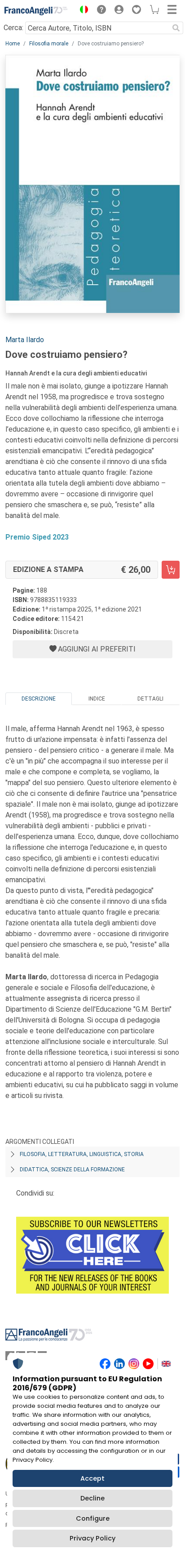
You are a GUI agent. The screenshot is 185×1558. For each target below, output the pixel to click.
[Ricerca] (176, 28)
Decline (92, 1498)
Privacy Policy (92, 1538)
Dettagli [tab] (150, 699)
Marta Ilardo (24, 339)
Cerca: (13, 27)
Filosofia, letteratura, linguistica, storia (82, 1154)
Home (12, 43)
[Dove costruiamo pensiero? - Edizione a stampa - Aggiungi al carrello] (171, 570)
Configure (93, 1518)
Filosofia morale (48, 43)
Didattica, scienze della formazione (72, 1169)
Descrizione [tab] (39, 699)
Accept (92, 1478)
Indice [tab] (96, 699)
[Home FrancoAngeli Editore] (35, 11)
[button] (81, 11)
